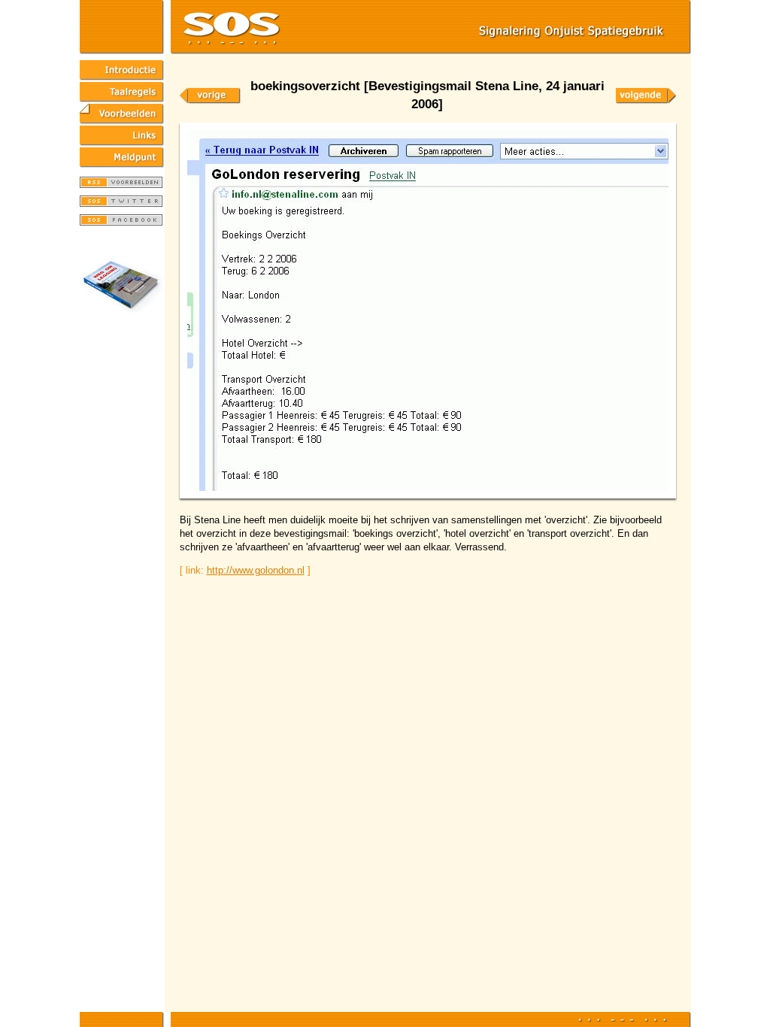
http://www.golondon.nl (256, 570)
